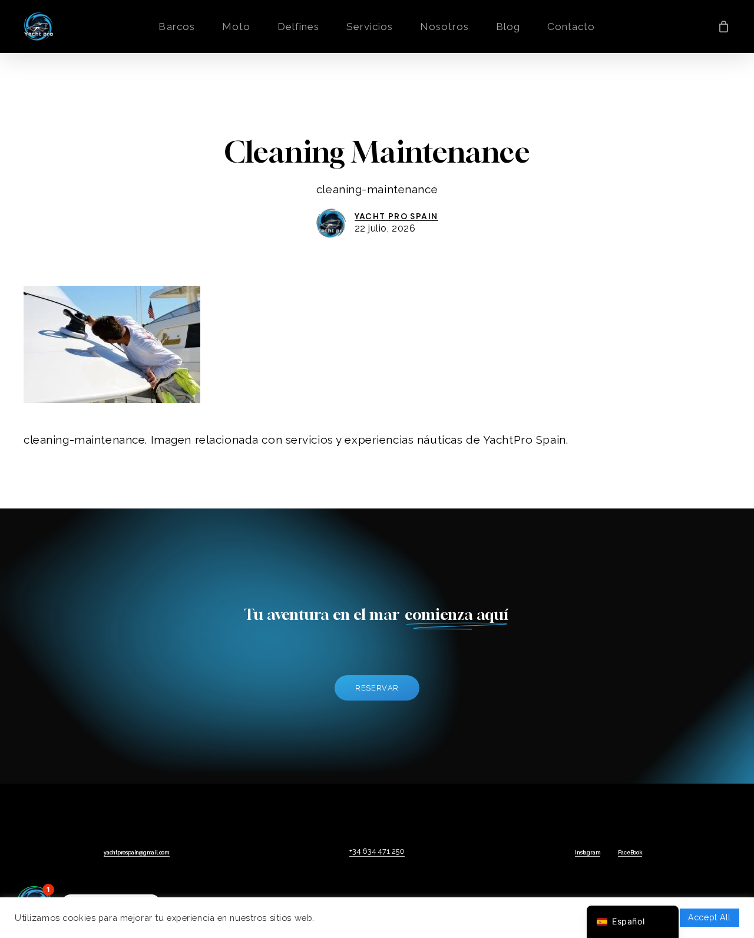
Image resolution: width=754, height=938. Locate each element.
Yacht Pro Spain (396, 216)
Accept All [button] (709, 917)
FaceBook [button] (629, 853)
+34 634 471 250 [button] (377, 851)
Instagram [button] (587, 853)
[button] (377, 687)
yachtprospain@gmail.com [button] (137, 853)
